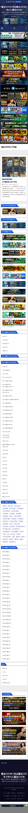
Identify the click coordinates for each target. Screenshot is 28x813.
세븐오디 (4, 441)
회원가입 (4, 668)
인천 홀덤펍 (5, 523)
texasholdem (17, 505)
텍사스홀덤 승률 (6, 413)
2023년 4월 (5, 594)
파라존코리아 (5, 343)
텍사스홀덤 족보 (6, 424)
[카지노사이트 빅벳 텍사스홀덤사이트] (14, 132)
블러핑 (11, 516)
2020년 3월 (5, 651)
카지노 (4, 373)
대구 (3, 461)
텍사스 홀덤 (11, 526)
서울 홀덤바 (13, 518)
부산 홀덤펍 (5, 516)
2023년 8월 (5, 583)
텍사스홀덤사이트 (14, 184)
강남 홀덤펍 (5, 508)
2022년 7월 (5, 626)
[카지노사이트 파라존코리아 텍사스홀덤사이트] (14, 103)
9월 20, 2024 (7, 752)
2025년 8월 (5, 551)
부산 (3, 468)
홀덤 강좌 (18, 536)
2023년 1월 (5, 605)
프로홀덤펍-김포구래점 (9, 182)
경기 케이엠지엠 (6, 511)
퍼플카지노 (5, 350)
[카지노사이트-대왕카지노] (14, 225)
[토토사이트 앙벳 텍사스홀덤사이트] (14, 66)
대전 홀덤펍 (18, 513)
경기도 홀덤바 (12, 508)
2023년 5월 (5, 591)
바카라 (4, 366)
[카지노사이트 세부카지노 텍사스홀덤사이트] (14, 44)
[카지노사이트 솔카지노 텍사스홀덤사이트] (14, 95)
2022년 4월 (5, 630)
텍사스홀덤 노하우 (7, 528)
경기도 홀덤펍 (20, 508)
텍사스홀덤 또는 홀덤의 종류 (9, 399)
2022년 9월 (5, 619)
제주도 (4, 489)
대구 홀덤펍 (12, 513)
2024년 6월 (5, 566)
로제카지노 (5, 347)
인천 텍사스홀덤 (13, 521)
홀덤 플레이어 (12, 541)
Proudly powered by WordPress (10, 787)
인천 (3, 482)
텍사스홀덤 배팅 (6, 406)
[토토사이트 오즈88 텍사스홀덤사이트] (14, 117)
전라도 (4, 486)
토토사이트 (5, 431)
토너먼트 (4, 392)
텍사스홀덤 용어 (6, 417)
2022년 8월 (5, 623)
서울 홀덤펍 (20, 518)
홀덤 (14, 536)
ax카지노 (4, 336)
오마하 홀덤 (5, 370)
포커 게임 (13, 534)
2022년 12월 (5, 608)
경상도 (4, 453)
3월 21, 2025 (7, 722)
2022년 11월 (5, 612)
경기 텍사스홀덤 (14, 511)
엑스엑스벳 (5, 340)
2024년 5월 (5, 569)
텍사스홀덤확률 (14, 531)
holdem (4, 505)
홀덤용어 (11, 539)
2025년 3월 (5, 555)
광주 (3, 457)
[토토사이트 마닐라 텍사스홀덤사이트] (14, 35)
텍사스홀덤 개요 (6, 386)
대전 (3, 464)
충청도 (4, 493)
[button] (25, 28)
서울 (3, 471)
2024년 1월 (5, 573)
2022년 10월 (5, 616)
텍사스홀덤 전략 (6, 420)
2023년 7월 (5, 587)
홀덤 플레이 (5, 541)
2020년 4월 (5, 648)
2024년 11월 (5, 558)
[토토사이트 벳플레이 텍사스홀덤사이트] (14, 139)
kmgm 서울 (10, 505)
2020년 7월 (5, 637)
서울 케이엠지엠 (17, 516)
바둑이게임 (5, 437)
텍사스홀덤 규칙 (6, 395)
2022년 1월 (5, 633)
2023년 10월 (5, 576)
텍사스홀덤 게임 (6, 390)
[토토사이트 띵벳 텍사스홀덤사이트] (14, 59)
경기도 (4, 179)
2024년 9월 (5, 562)
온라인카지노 (6, 521)
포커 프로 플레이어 (7, 536)
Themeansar (13, 789)
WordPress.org (6, 682)
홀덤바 (23, 536)
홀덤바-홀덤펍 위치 (9, 179)
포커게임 (4, 435)
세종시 (4, 475)
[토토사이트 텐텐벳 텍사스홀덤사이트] (14, 52)
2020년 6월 (5, 641)
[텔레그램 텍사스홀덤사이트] (14, 88)
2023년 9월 (5, 580)
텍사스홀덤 (5, 384)
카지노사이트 (5, 377)
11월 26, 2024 (8, 737)
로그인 (4, 672)
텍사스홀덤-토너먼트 (20, 526)
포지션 (4, 534)
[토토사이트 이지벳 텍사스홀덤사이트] (14, 81)
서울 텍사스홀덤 (6, 518)
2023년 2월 (5, 601)
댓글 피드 (4, 679)
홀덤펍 (21, 539)
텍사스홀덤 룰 (5, 403)
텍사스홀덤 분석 (6, 410)
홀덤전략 (16, 539)
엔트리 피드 (5, 675)
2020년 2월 (5, 655)
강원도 (4, 446)
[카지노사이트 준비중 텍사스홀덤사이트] (12, 805)
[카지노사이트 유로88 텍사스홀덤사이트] (14, 124)
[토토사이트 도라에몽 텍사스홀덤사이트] (14, 110)
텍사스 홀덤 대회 (6, 380)
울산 (3, 478)
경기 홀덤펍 (5, 513)
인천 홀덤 (21, 521)
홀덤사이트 (5, 496)
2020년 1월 (5, 658)
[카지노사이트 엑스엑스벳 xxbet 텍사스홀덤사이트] (14, 73)
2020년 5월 (5, 644)
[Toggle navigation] (14, 28)
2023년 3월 (5, 598)
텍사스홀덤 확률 (6, 428)
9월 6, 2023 (5, 184)
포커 (8, 534)
